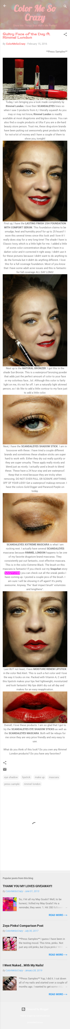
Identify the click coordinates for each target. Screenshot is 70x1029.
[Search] (65, 7)
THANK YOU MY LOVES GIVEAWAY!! (27, 886)
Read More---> (58, 915)
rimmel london (32, 784)
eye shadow (11, 777)
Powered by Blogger (37, 1009)
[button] (65, 35)
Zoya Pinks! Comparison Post (23, 925)
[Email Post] (5, 770)
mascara (54, 777)
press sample (12, 784)
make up (40, 777)
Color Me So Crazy (35, 13)
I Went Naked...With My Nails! (23, 965)
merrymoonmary (43, 1016)
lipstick (26, 777)
